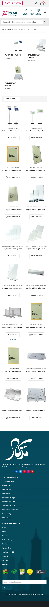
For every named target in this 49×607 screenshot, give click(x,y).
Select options (12, 138)
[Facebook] (16, 471)
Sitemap (5, 564)
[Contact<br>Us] (32, 10)
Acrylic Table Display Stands (34, 207)
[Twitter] (20, 471)
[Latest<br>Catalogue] (38, 10)
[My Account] (36, 3)
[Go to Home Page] (3, 30)
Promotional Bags (8, 498)
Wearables (6, 494)
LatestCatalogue (38, 14)
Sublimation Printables (10, 510)
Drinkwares (6, 485)
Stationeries (6, 489)
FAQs (4, 532)
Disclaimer (6, 544)
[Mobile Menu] (45, 13)
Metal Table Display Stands (10, 325)
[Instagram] (28, 471)
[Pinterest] (24, 471)
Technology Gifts (8, 481)
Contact (5, 556)
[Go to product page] (12, 115)
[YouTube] (32, 471)
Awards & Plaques (8, 506)
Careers (5, 560)
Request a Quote (14, 177)
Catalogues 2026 (8, 552)
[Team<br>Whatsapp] (25, 10)
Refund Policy (7, 540)
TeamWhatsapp (26, 14)
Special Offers (7, 548)
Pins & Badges (7, 514)
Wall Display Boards (13, 167)
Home (4, 528)
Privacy (4, 536)
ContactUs (32, 14)
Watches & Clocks (8, 502)
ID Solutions (6, 518)
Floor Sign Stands (13, 128)
